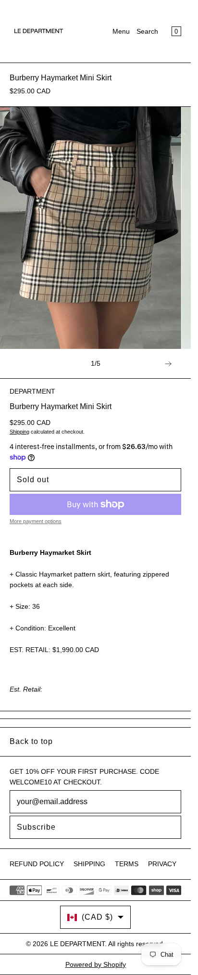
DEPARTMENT (32, 391)
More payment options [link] (36, 521)
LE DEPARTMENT (77, 944)
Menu (121, 31)
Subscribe (36, 827)
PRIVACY (162, 864)
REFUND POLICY (37, 864)
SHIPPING (89, 864)
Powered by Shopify (95, 964)
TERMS (126, 864)
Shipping (19, 432)
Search (147, 31)
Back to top (31, 741)
